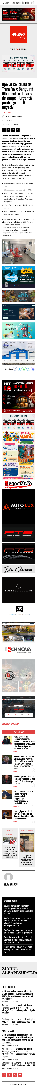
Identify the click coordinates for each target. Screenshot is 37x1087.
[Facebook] (4, 130)
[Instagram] (9, 1075)
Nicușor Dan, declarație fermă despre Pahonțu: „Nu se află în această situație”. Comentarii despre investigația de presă (24, 762)
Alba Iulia (8, 112)
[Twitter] (8, 130)
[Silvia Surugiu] (3, 116)
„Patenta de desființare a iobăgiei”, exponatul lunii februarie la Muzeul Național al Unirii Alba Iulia (27, 860)
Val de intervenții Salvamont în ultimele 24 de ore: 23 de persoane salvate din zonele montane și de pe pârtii (10, 852)
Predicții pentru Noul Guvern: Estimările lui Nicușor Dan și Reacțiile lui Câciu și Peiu (24, 815)
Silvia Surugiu (17, 116)
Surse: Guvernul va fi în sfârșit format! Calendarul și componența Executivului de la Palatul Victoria (23, 797)
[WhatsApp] (18, 130)
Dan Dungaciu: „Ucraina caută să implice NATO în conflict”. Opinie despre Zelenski (24, 780)
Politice (16, 751)
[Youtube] (20, 1075)
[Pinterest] (13, 130)
